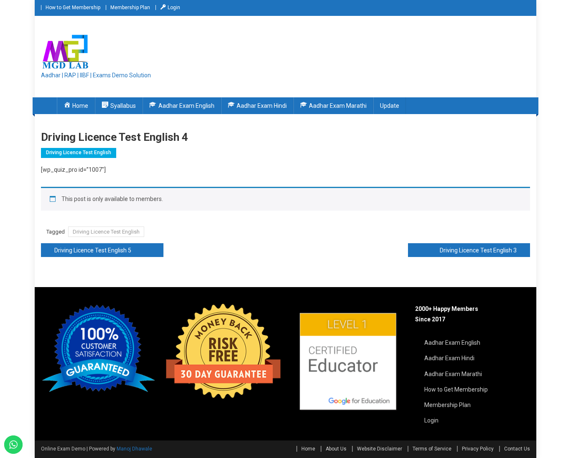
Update (389, 105)
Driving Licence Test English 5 (92, 250)
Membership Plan (130, 7)
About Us (336, 449)
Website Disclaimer (379, 449)
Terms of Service (432, 449)
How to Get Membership (73, 7)
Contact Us (517, 449)
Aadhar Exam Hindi (449, 358)
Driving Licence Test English (78, 152)
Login (431, 420)
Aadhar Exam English (452, 342)
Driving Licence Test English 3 (478, 250)
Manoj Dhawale (134, 449)
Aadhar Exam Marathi (453, 374)
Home (308, 449)
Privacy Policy (478, 449)
